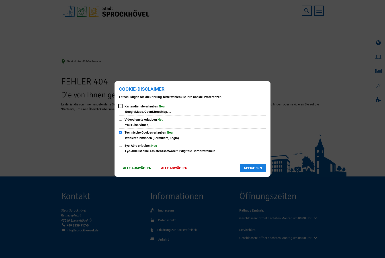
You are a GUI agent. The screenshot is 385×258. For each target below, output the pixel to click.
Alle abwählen (174, 168)
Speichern (253, 168)
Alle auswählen (137, 168)
